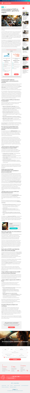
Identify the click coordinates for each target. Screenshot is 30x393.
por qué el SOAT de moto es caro (15, 181)
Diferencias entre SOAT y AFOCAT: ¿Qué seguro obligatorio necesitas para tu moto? (25, 26)
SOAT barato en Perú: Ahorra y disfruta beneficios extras (25, 35)
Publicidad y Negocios (13, 387)
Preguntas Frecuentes (17, 385)
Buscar (23, 8)
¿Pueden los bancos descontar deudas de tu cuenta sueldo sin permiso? (25, 71)
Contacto (11, 385)
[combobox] (21, 349)
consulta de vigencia (14, 294)
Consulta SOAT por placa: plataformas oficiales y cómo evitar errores (25, 43)
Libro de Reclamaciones (24, 385)
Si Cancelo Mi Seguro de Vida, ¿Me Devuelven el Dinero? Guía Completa (25, 63)
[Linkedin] (13, 389)
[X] (17, 389)
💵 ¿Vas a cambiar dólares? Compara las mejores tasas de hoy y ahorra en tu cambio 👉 (15, 0)
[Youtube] (14, 389)
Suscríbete (11, 327)
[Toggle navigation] (28, 3)
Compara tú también (11, 378)
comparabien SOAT (15, 195)
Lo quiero (6, 74)
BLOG (3, 7)
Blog (8, 385)
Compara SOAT (13, 228)
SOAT (5, 7)
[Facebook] (12, 389)
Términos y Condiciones (23, 357)
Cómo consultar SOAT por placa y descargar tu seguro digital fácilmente (25, 18)
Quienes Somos (4, 385)
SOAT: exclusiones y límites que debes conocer (25, 51)
